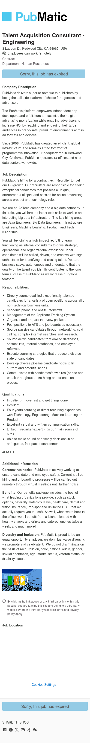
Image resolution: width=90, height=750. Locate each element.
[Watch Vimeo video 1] (22, 580)
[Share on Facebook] (11, 730)
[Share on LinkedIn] (5, 730)
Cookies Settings (44, 684)
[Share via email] (23, 730)
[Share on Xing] (29, 730)
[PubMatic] (34, 16)
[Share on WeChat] (35, 730)
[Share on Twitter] (17, 730)
